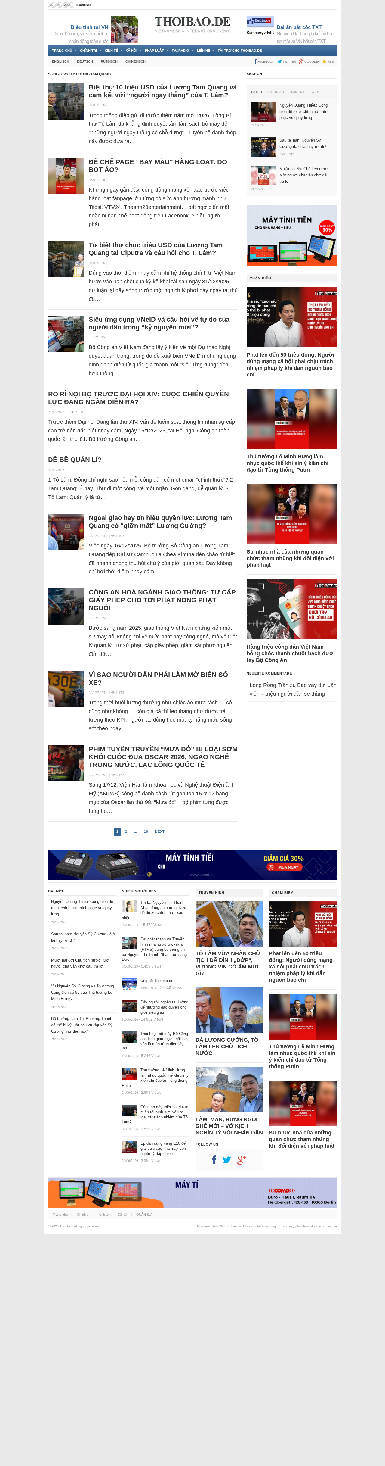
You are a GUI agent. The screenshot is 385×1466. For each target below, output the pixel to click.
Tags (314, 92)
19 (146, 831)
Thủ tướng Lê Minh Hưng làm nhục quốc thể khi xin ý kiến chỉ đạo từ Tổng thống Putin (287, 463)
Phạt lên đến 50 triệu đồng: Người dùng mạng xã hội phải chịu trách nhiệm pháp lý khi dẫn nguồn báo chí (290, 365)
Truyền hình (211, 892)
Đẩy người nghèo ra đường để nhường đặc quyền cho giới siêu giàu (164, 1007)
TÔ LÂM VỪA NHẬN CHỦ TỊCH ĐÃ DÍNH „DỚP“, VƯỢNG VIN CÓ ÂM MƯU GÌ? (228, 963)
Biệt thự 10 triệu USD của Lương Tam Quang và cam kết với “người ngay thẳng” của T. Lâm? (163, 91)
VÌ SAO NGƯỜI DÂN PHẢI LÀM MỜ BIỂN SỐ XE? (158, 678)
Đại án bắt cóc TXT (299, 27)
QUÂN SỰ (144, 1214)
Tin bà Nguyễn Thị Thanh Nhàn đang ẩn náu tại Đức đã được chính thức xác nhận (154, 910)
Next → (162, 831)
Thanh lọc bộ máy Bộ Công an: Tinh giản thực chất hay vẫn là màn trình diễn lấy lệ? (155, 1041)
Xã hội (131, 50)
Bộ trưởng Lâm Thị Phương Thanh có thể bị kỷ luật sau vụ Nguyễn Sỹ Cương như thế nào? (81, 1025)
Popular (275, 92)
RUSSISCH (109, 61)
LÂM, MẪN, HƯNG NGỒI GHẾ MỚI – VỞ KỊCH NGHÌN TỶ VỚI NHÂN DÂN (229, 1126)
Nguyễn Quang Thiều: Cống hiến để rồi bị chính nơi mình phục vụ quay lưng (82, 907)
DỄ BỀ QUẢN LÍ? (75, 459)
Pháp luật (154, 50)
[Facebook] (217, 1162)
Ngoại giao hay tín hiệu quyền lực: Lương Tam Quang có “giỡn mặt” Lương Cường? (160, 521)
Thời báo (66, 1226)
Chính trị (88, 50)
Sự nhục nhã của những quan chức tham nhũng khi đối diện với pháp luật (290, 558)
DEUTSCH (85, 61)
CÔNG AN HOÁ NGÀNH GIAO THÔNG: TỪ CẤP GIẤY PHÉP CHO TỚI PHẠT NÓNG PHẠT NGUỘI (162, 600)
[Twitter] (229, 1162)
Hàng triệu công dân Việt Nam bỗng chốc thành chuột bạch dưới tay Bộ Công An (291, 653)
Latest (257, 92)
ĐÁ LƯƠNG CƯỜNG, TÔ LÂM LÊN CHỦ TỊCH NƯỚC (227, 1046)
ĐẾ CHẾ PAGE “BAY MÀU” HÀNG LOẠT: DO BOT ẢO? (158, 165)
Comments (297, 92)
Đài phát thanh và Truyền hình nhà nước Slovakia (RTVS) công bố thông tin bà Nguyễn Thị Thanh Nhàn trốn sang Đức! (154, 949)
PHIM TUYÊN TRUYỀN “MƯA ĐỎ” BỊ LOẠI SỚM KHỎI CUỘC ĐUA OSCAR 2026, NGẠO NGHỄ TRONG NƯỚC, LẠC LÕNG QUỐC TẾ (163, 757)
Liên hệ (203, 50)
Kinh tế (111, 50)
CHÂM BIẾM (260, 278)
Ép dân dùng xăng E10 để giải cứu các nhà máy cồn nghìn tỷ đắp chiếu (163, 1148)
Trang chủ (62, 50)
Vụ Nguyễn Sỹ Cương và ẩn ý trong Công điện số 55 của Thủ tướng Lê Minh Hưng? (82, 992)
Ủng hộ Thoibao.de (156, 980)
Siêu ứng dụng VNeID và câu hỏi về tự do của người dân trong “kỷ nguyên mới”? (159, 323)
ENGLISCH (60, 61)
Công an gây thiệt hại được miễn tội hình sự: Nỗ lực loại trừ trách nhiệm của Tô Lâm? (155, 1114)
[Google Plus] (244, 1162)
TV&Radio (180, 50)
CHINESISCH (135, 61)
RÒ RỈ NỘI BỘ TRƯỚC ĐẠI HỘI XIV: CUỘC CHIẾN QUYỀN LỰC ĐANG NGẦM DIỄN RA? (138, 398)
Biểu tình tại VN (89, 27)
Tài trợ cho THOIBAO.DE (240, 50)
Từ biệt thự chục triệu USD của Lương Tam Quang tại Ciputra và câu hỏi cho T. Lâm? (156, 249)
